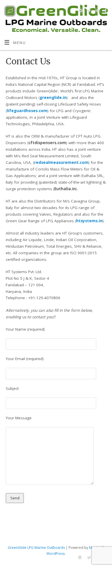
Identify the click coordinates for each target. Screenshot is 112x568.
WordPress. (56, 553)
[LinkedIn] (96, 11)
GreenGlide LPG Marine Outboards (36, 547)
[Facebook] (105, 11)
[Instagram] (80, 11)
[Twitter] (88, 11)
